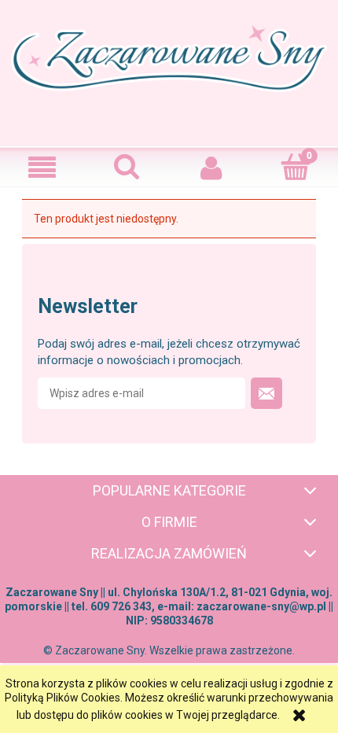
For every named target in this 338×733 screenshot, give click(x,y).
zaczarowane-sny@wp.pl (261, 606)
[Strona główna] (169, 71)
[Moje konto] (211, 167)
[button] (42, 168)
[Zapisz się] (266, 393)
